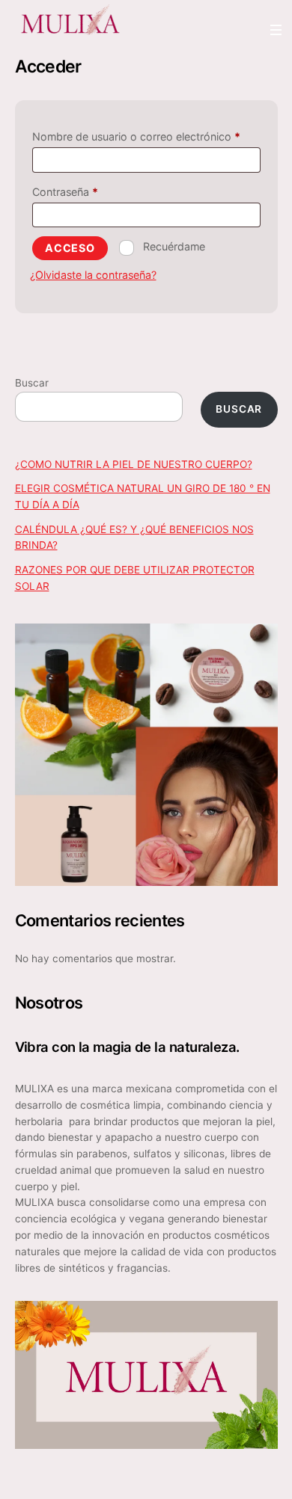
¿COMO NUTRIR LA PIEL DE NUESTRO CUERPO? (133, 464)
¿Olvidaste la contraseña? (93, 274)
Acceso (70, 247)
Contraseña (92, 191)
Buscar (32, 383)
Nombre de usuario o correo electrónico (146, 136)
